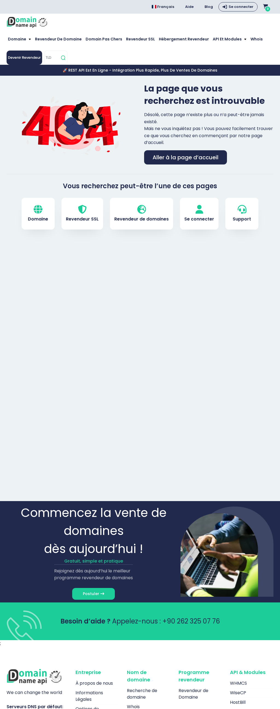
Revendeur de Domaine (58, 39)
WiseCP (238, 693)
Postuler (91, 593)
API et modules (228, 39)
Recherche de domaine (142, 693)
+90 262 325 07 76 (191, 621)
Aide (189, 6)
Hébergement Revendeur (184, 39)
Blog (209, 6)
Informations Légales (89, 696)
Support (242, 219)
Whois (256, 39)
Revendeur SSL (140, 39)
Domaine (17, 39)
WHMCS (238, 683)
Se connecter (241, 6)
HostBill (238, 702)
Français (165, 6)
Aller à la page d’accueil (185, 157)
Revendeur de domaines (141, 219)
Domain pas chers (104, 39)
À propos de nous (94, 683)
